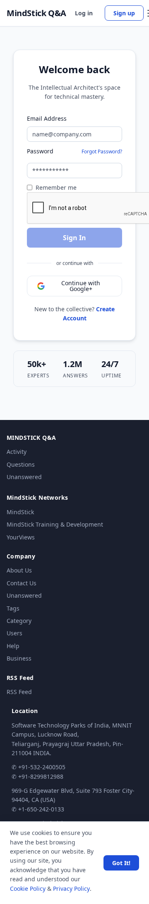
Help (13, 646)
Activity (16, 452)
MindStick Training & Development (55, 524)
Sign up (124, 13)
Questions (21, 464)
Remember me (56, 187)
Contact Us (21, 583)
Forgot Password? (102, 151)
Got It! (121, 863)
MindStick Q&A (36, 13)
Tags (13, 608)
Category (19, 621)
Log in (84, 13)
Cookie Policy (28, 888)
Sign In (74, 237)
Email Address (47, 118)
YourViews (21, 537)
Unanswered (24, 477)
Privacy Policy (71, 888)
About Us (19, 570)
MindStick (20, 512)
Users (14, 633)
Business (19, 658)
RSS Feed (19, 692)
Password (40, 151)
